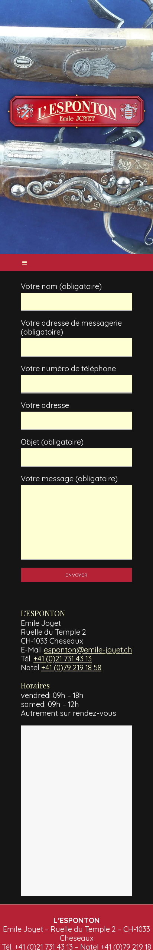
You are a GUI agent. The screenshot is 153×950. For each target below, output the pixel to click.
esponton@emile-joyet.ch (88, 649)
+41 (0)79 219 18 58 (71, 667)
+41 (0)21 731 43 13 (62, 658)
